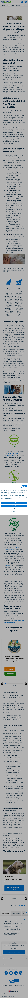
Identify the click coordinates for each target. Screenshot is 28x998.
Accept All (14, 502)
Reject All (14, 505)
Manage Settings (14, 508)
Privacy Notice (14, 511)
